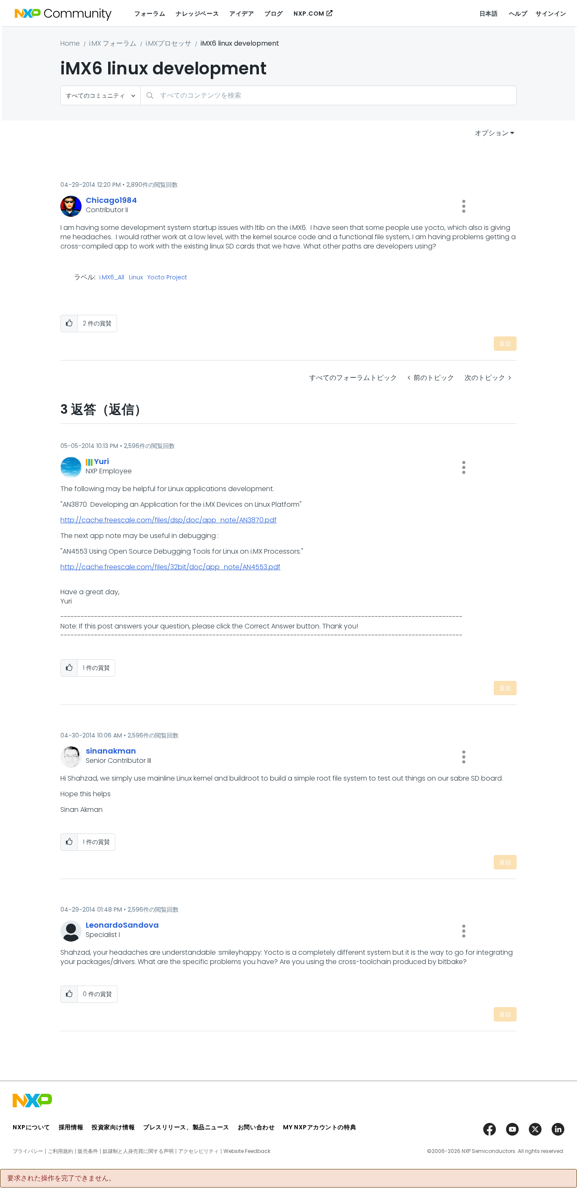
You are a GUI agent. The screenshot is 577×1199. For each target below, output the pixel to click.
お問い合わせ (256, 1127)
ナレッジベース (197, 13)
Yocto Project (167, 277)
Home (70, 43)
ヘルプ (518, 13)
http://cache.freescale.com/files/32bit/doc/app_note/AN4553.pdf (170, 567)
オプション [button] (492, 133)
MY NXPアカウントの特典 (319, 1127)
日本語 (488, 13)
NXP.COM (309, 13)
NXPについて (31, 1127)
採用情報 (71, 1127)
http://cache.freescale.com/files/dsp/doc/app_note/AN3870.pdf (168, 520)
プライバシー (28, 1151)
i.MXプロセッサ (168, 43)
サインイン (551, 13)
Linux (136, 277)
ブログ (273, 13)
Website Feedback (246, 1151)
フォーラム (149, 13)
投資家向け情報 (113, 1127)
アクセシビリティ (198, 1151)
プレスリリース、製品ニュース (186, 1127)
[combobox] (328, 95)
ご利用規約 (60, 1151)
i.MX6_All (111, 277)
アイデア (241, 13)
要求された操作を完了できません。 (61, 1178)
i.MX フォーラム (112, 43)
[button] (463, 206)
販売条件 (88, 1151)
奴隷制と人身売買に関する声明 (138, 1151)
